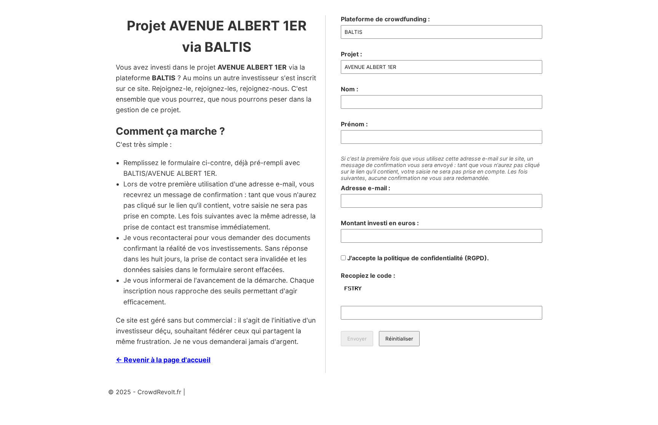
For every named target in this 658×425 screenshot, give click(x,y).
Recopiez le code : (368, 275)
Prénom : (354, 124)
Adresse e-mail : (365, 188)
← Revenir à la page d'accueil (163, 360)
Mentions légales (211, 392)
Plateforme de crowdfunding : (385, 19)
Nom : (349, 89)
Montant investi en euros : (380, 223)
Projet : (351, 54)
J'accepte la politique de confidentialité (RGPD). (417, 258)
